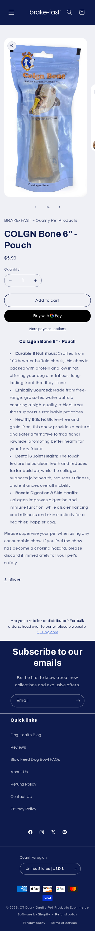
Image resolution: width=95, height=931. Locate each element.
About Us (19, 772)
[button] (11, 12)
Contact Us (21, 797)
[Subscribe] (78, 700)
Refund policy (66, 914)
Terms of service (63, 922)
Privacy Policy (23, 809)
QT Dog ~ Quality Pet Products (44, 907)
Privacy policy (34, 922)
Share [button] (15, 580)
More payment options (47, 329)
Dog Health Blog (26, 735)
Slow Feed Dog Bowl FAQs (35, 760)
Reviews (18, 747)
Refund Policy (23, 784)
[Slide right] (59, 207)
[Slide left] (35, 207)
